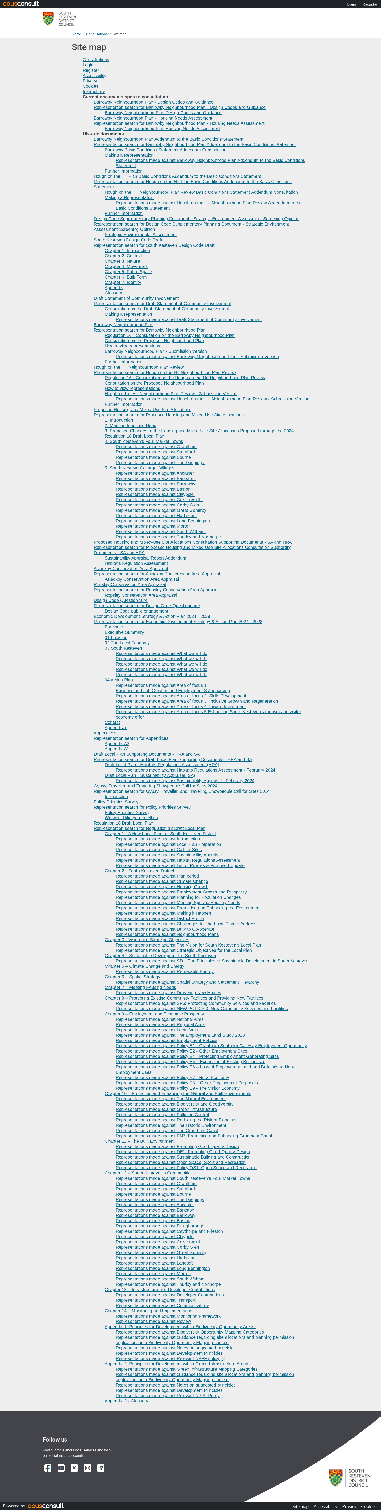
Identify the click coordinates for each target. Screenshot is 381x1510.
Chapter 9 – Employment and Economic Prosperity (154, 1013)
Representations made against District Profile (160, 918)
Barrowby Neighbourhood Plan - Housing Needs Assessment (153, 118)
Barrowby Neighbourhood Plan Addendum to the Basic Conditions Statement (168, 139)
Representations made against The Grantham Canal (167, 1130)
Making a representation (128, 314)
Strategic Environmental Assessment (141, 234)
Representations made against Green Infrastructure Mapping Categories (187, 1369)
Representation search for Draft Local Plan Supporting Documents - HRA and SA (173, 759)
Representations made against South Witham (161, 531)
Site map (300, 1506)
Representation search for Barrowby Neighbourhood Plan (149, 330)
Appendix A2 (117, 743)
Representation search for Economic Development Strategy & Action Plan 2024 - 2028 (178, 621)
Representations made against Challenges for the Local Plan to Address (186, 923)
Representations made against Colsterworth (159, 499)
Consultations (97, 34)
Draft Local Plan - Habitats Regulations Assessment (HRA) (162, 764)
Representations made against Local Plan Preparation (168, 844)
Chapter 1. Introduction (127, 250)
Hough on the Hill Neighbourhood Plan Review (139, 367)
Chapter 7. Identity (123, 282)
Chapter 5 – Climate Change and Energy (144, 966)
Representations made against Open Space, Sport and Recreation (181, 1162)
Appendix (114, 287)
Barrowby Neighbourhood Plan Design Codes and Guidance (163, 112)
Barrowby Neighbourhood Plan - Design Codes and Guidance (153, 102)
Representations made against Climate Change (162, 881)
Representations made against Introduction (158, 839)
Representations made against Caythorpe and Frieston (169, 1231)
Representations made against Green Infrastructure (166, 1109)
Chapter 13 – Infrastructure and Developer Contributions (160, 1289)
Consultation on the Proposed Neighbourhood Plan (154, 340)
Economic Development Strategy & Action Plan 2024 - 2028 (152, 616)
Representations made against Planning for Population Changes (178, 897)
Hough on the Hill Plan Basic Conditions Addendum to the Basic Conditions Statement (177, 176)
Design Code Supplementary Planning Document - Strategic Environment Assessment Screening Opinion (196, 218)
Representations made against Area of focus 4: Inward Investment (181, 706)
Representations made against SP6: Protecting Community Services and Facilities (196, 1003)
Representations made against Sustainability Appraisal (169, 854)
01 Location (116, 637)
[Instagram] (87, 1468)
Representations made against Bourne (154, 457)
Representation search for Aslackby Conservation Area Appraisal (157, 573)
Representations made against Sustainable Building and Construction (183, 1157)
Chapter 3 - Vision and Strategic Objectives (147, 939)
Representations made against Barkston (156, 478)
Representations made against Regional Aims (160, 1024)
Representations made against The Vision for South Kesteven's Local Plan (188, 945)
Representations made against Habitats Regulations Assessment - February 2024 (195, 770)
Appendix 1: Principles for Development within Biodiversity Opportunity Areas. (180, 1326)
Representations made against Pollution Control (162, 1114)
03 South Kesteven (123, 648)
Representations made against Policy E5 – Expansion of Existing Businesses (190, 1061)
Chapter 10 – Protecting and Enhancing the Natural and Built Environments (178, 1093)
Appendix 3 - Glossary (126, 1400)
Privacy (90, 80)
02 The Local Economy (127, 642)
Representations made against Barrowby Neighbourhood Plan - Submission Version (197, 356)
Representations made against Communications (162, 1305)
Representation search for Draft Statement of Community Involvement (162, 303)
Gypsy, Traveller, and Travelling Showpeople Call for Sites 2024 (155, 785)
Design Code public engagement (136, 611)
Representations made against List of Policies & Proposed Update (180, 865)
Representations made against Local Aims (157, 1029)
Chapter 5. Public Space (128, 271)
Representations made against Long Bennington (163, 520)
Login (88, 65)
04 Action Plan (119, 679)
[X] (74, 1468)
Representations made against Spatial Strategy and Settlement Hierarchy (187, 982)
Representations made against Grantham (156, 446)
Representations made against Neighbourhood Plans (167, 934)
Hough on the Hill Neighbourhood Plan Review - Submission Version (171, 393)
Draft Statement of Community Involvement (136, 298)
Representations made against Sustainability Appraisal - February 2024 (185, 780)
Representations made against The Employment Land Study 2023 (180, 1035)
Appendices (116, 727)
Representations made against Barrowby (156, 483)
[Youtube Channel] (61, 1468)
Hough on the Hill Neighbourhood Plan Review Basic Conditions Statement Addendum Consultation (201, 192)
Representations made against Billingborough (160, 1226)
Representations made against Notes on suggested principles (176, 1347)
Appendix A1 (117, 748)
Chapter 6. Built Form (126, 277)
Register (91, 70)
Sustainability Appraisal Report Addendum (145, 558)
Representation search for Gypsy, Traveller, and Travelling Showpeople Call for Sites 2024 (182, 791)
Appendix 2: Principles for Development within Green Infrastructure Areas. (177, 1363)
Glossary (113, 292)
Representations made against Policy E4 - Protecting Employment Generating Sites (197, 1056)
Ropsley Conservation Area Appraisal (130, 584)
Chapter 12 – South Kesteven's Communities (149, 1172)
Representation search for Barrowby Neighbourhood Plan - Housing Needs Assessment (179, 123)
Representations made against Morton (154, 526)
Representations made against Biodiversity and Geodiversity (174, 1104)
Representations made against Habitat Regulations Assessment (178, 860)
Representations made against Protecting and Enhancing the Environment (188, 907)
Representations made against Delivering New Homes (168, 992)
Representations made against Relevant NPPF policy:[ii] (170, 1358)
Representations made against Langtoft (154, 1263)
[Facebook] (47, 1468)
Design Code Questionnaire (121, 600)
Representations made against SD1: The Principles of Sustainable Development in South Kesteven (212, 960)
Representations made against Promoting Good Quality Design (177, 1146)
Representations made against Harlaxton (156, 515)
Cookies (90, 86)
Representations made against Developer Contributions (170, 1294)
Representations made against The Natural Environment (171, 1098)
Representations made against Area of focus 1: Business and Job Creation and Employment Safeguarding (173, 688)
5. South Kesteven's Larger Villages (139, 467)
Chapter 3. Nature (122, 261)
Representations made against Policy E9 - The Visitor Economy (178, 1088)
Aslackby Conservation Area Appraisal (131, 568)
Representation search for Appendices (131, 738)
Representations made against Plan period (157, 876)
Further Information (124, 171)
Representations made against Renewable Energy (165, 971)
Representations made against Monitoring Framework (168, 1316)
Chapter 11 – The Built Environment (140, 1141)
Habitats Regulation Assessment (136, 563)
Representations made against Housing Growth (162, 886)
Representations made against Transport (156, 1300)
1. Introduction (119, 420)
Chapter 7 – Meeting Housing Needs (140, 987)
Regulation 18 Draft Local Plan (123, 823)
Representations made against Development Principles (169, 1353)
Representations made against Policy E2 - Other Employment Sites (181, 1051)
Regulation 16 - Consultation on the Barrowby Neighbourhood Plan (170, 335)
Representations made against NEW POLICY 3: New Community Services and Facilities (202, 1008)
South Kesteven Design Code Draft (128, 239)
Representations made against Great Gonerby (162, 510)
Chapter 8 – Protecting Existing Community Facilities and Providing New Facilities (184, 998)
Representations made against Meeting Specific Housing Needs (178, 902)
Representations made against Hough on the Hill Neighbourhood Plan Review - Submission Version (212, 398)
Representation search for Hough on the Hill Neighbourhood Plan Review (165, 372)
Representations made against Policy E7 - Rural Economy (172, 1077)
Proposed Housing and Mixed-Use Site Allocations (142, 409)
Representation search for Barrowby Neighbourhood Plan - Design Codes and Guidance (180, 107)
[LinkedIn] (100, 1468)
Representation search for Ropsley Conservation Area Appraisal (156, 589)
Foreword (114, 626)
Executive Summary (124, 632)
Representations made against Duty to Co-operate (165, 929)
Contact (112, 722)
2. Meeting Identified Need (130, 425)
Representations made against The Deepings (160, 462)
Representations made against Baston (154, 489)
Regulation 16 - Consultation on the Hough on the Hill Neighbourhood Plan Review (185, 377)
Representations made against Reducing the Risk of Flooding (175, 1119)
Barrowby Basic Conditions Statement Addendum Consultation (165, 149)
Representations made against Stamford (156, 452)
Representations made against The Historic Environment (171, 1125)
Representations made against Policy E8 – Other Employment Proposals (187, 1082)
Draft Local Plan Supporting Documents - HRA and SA (147, 754)
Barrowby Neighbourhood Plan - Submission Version (156, 351)
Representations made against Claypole (155, 494)
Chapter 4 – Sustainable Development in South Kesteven (160, 955)
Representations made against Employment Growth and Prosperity (181, 892)
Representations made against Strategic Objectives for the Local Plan (184, 950)
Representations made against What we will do (161, 653)
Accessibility (94, 75)
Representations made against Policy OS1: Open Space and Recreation (186, 1167)
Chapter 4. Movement (126, 266)
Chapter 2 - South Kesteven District (139, 870)
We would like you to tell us (131, 817)
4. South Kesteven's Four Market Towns (144, 441)
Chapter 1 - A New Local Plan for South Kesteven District (160, 833)
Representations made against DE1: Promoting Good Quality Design (183, 1151)
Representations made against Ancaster (155, 473)
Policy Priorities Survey (116, 801)
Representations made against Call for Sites (159, 849)
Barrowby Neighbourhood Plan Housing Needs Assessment (162, 128)
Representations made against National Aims (160, 1019)
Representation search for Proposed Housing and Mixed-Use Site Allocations (169, 414)
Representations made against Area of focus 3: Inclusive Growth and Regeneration (197, 701)
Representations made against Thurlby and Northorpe (169, 536)
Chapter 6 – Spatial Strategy (132, 976)
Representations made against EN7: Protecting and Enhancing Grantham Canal (194, 1135)
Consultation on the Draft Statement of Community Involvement (167, 308)
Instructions (94, 91)
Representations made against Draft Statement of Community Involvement (189, 319)
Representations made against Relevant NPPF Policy (168, 1395)
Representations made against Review (153, 1321)
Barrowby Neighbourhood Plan (123, 324)
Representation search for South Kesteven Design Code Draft (154, 245)
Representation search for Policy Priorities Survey (142, 807)
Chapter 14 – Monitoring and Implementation (148, 1310)
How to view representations (132, 345)
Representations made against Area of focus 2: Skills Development (181, 695)
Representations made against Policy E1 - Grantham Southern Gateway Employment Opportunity (211, 1045)
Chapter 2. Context (123, 255)
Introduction (116, 796)
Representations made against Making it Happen (163, 913)
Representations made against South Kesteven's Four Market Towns (183, 1178)
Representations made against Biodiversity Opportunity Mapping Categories (190, 1332)
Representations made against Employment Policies (166, 1040)
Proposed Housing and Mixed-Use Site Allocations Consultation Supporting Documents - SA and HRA (193, 542)
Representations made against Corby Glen (158, 505)
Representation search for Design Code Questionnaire (147, 605)
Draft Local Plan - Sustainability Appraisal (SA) (150, 775)
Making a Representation (129, 155)
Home (76, 34)
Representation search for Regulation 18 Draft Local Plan (149, 828)
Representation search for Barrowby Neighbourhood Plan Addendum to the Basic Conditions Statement (195, 144)
